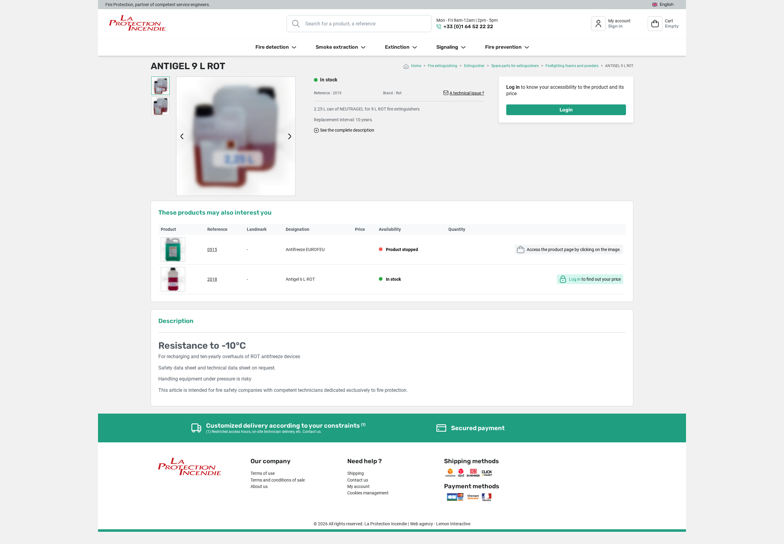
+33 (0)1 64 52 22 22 (468, 26)
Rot (398, 93)
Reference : (323, 93)
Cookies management (368, 492)
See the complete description (347, 130)
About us (259, 486)
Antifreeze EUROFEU (305, 249)
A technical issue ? (467, 93)
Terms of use (263, 473)
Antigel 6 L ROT (300, 279)
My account (358, 486)
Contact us (357, 480)
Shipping (355, 473)
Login (566, 110)
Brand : (389, 93)
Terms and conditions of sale (278, 480)
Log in (575, 279)
